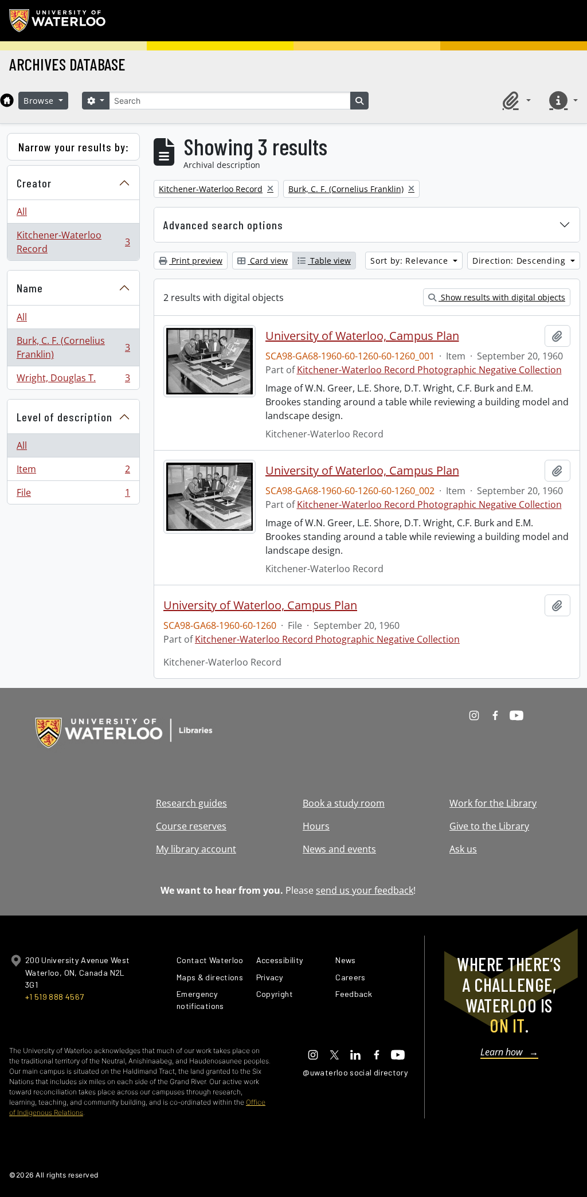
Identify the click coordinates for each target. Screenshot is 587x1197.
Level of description (64, 417)
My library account (196, 849)
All (22, 211)
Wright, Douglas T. (73, 380)
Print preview (195, 260)
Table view (329, 260)
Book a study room (344, 803)
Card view (268, 260)
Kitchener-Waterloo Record (73, 242)
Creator (34, 183)
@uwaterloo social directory (355, 1072)
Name (30, 288)
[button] (514, 100)
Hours (316, 826)
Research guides (191, 803)
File (73, 495)
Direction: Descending (520, 260)
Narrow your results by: (73, 147)
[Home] (7, 100)
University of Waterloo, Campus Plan (362, 336)
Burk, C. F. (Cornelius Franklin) (73, 347)
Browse (40, 100)
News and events (339, 849)
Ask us (463, 849)
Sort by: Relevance (410, 260)
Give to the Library (489, 826)
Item (73, 472)
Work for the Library (493, 803)
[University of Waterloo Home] (58, 20)
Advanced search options (223, 225)
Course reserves (191, 826)
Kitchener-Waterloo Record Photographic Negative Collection (429, 369)
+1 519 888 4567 (54, 997)
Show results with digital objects (502, 297)
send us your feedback (364, 890)
